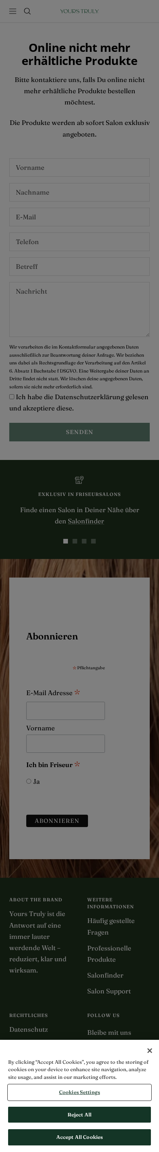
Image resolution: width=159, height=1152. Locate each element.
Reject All (79, 1114)
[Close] (149, 1050)
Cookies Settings (79, 1092)
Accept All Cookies (79, 1137)
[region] (79, 1096)
